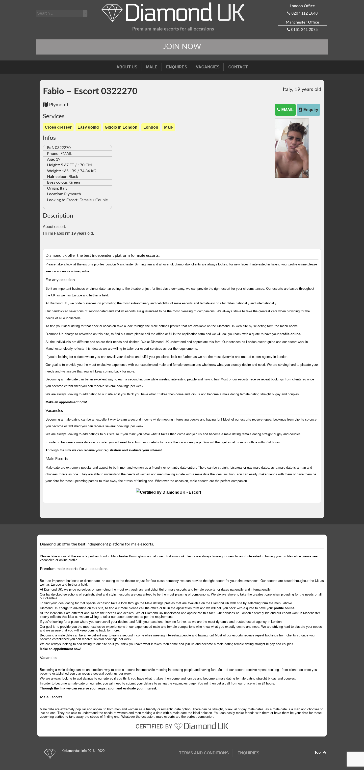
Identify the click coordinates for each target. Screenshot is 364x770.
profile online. (290, 334)
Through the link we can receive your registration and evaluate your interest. (104, 450)
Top (318, 752)
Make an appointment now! (66, 402)
